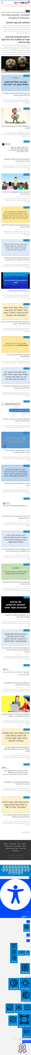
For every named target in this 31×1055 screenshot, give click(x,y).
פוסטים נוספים (25, 832)
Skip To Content (27, 1038)
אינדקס (24, 846)
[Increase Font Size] (28, 916)
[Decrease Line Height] (28, 940)
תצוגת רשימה (17, 846)
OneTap (23, 913)
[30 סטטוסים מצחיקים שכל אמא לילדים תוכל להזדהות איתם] (15, 214)
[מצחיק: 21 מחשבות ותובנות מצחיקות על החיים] (15, 473)
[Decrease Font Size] (28, 921)
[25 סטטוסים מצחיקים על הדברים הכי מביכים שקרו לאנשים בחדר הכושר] (15, 311)
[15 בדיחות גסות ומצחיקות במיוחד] (15, 280)
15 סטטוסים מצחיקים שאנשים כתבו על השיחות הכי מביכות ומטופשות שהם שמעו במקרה (17, 749)
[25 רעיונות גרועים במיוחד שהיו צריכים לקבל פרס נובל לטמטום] (15, 506)
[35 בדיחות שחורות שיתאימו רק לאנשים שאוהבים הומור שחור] (15, 604)
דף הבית (24, 843)
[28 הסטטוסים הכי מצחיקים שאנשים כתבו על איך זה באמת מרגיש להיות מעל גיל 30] (15, 539)
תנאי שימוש (23, 848)
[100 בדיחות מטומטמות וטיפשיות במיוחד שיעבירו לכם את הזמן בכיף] (15, 440)
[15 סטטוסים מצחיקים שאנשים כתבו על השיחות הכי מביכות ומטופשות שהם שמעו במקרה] (15, 737)
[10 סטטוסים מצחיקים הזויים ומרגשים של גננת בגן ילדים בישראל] (15, 771)
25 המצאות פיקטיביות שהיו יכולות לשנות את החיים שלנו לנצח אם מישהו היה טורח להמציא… (16, 650)
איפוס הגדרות (26, 1041)
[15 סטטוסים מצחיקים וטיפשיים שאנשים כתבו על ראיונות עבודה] (15, 149)
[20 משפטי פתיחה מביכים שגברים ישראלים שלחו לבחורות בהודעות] (15, 408)
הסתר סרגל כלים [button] (26, 916)
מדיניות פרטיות (9, 846)
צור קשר (6, 843)
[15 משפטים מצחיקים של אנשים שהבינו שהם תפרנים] (15, 116)
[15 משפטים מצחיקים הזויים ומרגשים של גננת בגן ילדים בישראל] (15, 672)
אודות (18, 843)
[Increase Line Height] (28, 935)
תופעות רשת (26, 75)
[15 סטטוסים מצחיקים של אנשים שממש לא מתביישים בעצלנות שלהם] (15, 83)
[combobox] (15, 870)
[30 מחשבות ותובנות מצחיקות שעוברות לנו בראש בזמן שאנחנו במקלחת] (15, 804)
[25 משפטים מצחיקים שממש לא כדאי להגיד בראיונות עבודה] (15, 181)
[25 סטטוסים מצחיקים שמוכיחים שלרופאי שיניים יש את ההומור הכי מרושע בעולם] (15, 247)
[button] (30, 877)
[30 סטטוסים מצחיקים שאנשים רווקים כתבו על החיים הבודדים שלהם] (15, 375)
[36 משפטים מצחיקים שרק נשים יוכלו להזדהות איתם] (15, 344)
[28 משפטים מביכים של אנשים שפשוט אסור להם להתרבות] (15, 571)
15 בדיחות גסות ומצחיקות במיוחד (19, 291)
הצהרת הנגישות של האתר (11, 848)
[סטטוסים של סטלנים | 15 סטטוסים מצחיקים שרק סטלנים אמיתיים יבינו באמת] (15, 704)
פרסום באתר (15, 850)
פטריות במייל (12, 843)
